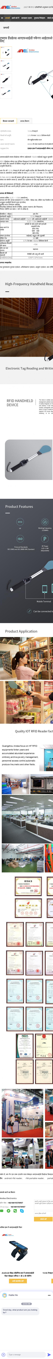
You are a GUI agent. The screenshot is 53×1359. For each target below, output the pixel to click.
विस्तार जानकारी (8, 121)
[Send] (49, 1355)
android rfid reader (13, 1178)
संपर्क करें (43, 1219)
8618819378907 (18, 1206)
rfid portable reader (35, 1178)
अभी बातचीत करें (18, 1281)
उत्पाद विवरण (24, 121)
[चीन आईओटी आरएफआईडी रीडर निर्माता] (10, 7)
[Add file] (3, 1355)
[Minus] (49, 1295)
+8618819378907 (15, 1202)
